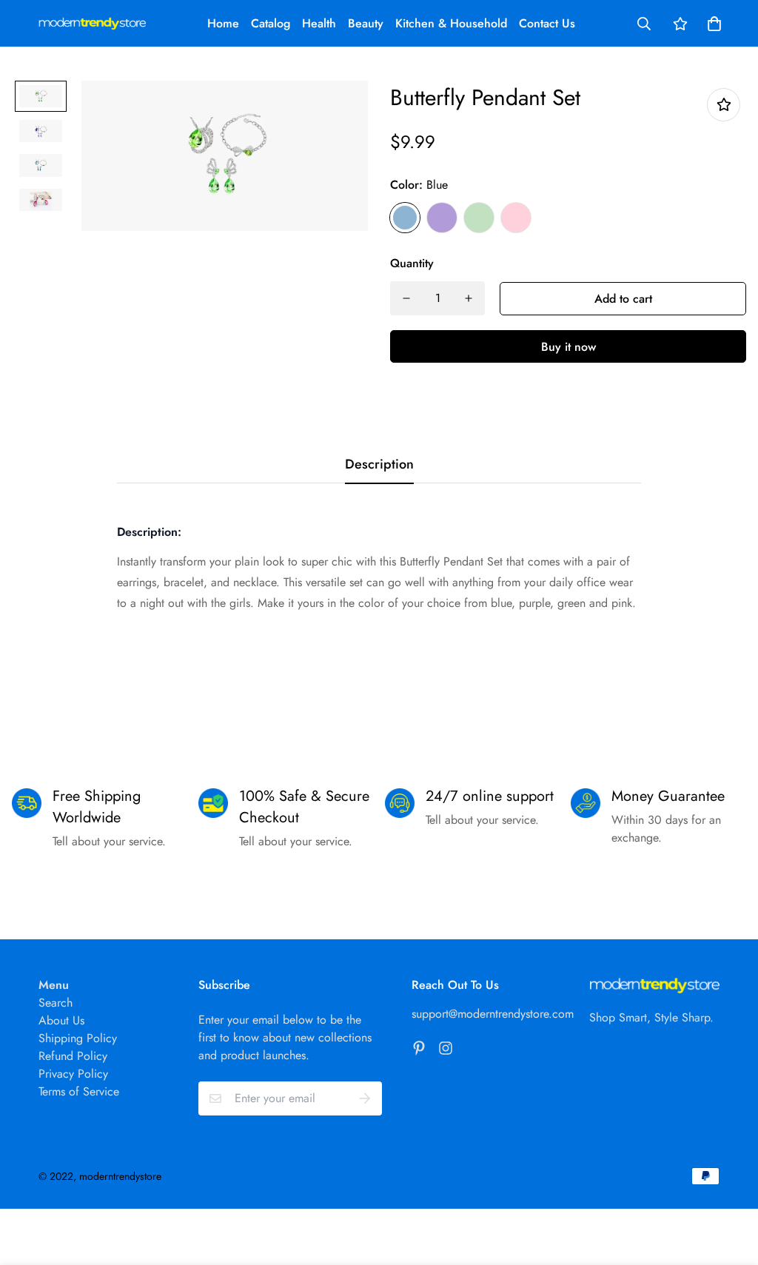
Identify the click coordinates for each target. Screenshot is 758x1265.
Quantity (412, 263)
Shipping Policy (77, 1038)
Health (319, 23)
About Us (61, 1020)
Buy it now (568, 346)
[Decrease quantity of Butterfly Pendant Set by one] (406, 298)
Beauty (365, 23)
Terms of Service (78, 1091)
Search (55, 1002)
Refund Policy (72, 1055)
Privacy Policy (73, 1073)
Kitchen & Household (451, 23)
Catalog (270, 23)
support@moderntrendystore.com (493, 1013)
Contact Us (547, 23)
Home (223, 23)
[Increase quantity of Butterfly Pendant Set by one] (468, 298)
